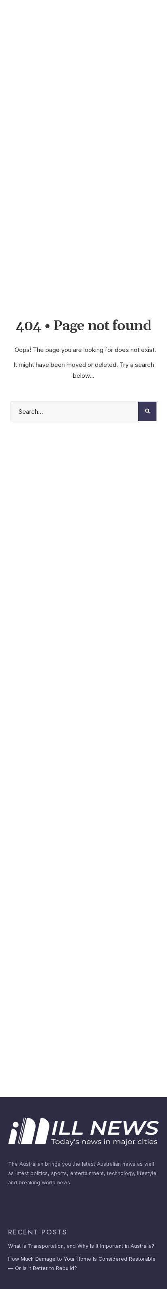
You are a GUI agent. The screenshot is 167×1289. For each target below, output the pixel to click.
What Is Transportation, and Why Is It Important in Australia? (81, 1246)
